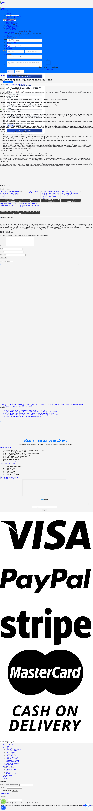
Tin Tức (5, 51)
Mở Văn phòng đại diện (12, 28)
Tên (1, 249)
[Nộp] (0, 263)
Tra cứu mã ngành (11, 42)
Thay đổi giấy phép (8, 32)
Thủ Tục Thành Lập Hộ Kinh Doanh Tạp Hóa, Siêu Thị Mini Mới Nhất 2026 (23, 416)
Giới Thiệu (6, 10)
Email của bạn (28, 48)
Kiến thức (8, 44)
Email (2, 252)
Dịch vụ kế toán (7, 36)
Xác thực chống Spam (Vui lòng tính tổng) (17, 69)
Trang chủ (2, 75)
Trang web (3, 255)
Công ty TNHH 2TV (11, 19)
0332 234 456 (18, 458)
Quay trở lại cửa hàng (48, 70)
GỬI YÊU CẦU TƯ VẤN (25, 76)
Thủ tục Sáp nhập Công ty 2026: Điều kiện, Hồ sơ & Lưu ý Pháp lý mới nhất (24, 410)
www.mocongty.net (13, 461)
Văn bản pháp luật (11, 47)
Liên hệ (5, 54)
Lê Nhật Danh (22, 84)
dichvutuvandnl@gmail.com (12, 459)
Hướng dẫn (9, 48)
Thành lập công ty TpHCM (13, 16)
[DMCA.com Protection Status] (44, 500)
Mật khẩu (3, 787)
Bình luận (3, 246)
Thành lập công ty (8, 13)
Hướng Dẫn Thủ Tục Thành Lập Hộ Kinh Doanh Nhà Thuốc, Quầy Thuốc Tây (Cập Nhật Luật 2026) (30, 415)
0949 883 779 (9, 458)
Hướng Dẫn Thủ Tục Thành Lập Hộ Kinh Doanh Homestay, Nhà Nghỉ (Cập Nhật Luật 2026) (28, 413)
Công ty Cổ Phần (10, 20)
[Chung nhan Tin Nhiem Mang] (9, 477)
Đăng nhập (15, 790)
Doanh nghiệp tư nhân (12, 23)
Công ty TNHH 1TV (11, 17)
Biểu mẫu (8, 45)
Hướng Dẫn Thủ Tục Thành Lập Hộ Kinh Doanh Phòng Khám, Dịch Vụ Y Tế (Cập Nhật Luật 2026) (30, 412)
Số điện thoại (10, 48)
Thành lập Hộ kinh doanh (13, 30)
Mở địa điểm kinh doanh (12, 27)
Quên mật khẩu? (4, 793)
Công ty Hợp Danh (11, 22)
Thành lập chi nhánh (11, 25)
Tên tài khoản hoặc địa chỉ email (9, 785)
